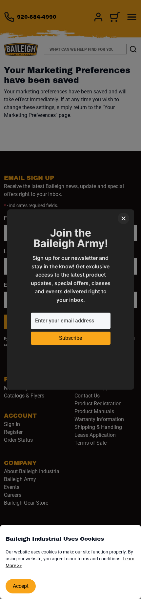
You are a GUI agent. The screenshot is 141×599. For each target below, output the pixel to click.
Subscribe (70, 338)
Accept (21, 586)
